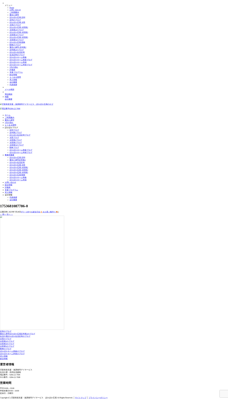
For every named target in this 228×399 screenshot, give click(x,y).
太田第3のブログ (17, 35)
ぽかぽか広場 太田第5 (19, 37)
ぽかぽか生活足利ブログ (20, 135)
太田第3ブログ (16, 143)
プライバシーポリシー (98, 398)
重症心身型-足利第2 (18, 47)
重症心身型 (14, 15)
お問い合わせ (15, 10)
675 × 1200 (25, 212)
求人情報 (13, 80)
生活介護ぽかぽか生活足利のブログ (15, 336)
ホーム (7, 115)
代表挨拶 (13, 85)
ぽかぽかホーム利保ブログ (21, 65)
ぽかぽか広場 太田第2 (19, 27)
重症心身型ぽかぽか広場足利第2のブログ (17, 334)
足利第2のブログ (17, 50)
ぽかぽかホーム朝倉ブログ (21, 60)
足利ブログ (14, 130)
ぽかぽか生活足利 (17, 52)
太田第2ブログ (16, 140)
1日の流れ (14, 67)
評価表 (12, 70)
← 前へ (3, 214)
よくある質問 (15, 77)
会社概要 (13, 82)
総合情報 (13, 75)
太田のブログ (15, 25)
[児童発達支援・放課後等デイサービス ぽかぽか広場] (26, 104)
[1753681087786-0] (32, 329)
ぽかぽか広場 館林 (17, 42)
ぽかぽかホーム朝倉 (18, 57)
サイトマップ (80, 398)
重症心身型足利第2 (18, 160)
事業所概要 (9, 155)
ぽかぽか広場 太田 (17, 22)
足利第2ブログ (16, 133)
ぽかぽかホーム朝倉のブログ (12, 351)
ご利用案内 (14, 12)
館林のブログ (15, 45)
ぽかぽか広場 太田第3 (19, 32)
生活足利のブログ (17, 55)
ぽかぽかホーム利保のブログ (12, 354)
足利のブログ (15, 20)
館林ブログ (14, 147)
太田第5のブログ (17, 40)
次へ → (10, 214)
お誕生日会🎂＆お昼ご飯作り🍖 (44, 212)
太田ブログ (14, 138)
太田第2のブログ (17, 30)
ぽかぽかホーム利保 (18, 62)
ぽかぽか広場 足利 (17, 17)
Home (12, 8)
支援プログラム (16, 72)
